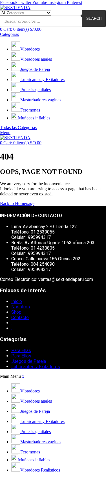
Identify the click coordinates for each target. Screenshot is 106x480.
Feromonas (30, 110)
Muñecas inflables (34, 117)
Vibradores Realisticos (40, 470)
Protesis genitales (35, 89)
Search (93, 18)
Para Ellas (21, 350)
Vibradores (30, 49)
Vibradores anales (36, 59)
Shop (16, 312)
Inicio (16, 301)
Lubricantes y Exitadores (42, 79)
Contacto (20, 317)
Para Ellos (21, 356)
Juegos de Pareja (35, 69)
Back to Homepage (17, 203)
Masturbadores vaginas (40, 99)
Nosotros (20, 306)
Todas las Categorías (18, 127)
